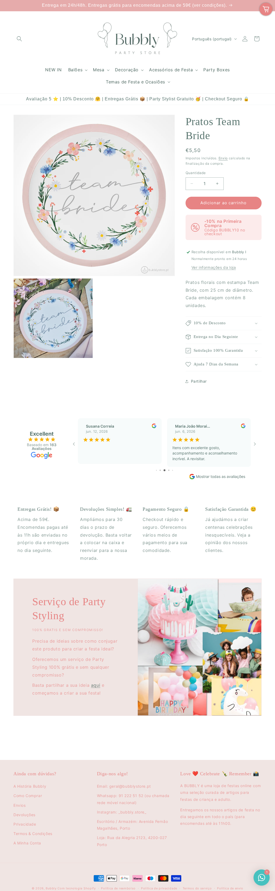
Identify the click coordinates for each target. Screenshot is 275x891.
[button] (19, 39)
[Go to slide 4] (156, 470)
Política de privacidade (159, 888)
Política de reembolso (118, 888)
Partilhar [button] (199, 381)
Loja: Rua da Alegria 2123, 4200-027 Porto (132, 841)
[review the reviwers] (154, 426)
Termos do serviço (197, 888)
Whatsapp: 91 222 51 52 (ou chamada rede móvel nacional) (133, 799)
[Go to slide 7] (168, 470)
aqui (95, 685)
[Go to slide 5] (160, 470)
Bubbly (51, 888)
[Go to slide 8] (172, 470)
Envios (19, 805)
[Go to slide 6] (164, 470)
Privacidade (24, 824)
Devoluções (24, 814)
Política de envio (230, 888)
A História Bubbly (29, 786)
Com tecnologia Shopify (76, 888)
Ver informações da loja (213, 267)
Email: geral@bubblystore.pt (124, 786)
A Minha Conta (27, 843)
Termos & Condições (32, 833)
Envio (223, 158)
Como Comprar (27, 795)
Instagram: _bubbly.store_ (121, 812)
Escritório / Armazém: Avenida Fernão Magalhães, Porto (132, 824)
